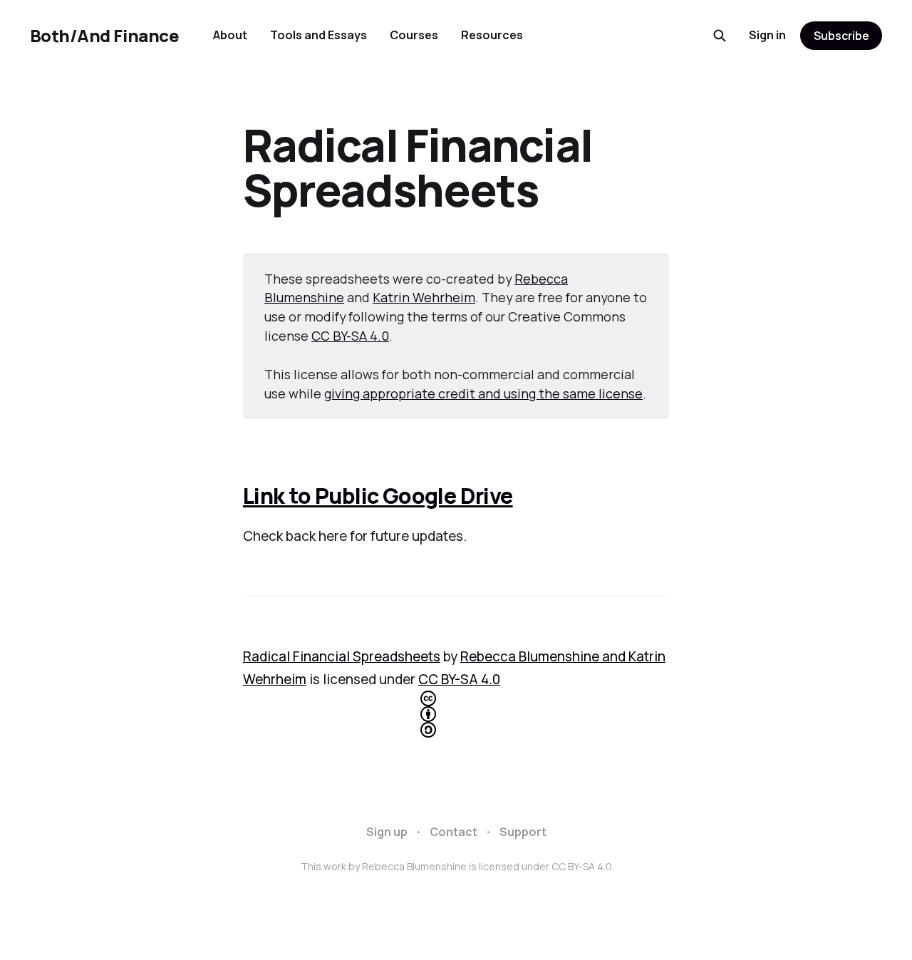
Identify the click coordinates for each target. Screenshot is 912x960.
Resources (492, 35)
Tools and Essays (318, 35)
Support (522, 832)
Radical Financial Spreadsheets (341, 656)
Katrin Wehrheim (424, 297)
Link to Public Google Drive (378, 495)
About (230, 35)
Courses (414, 35)
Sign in (767, 35)
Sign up (387, 832)
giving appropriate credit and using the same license (483, 393)
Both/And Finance (104, 35)
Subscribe (841, 35)
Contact (453, 832)
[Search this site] (719, 35)
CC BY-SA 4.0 (350, 335)
